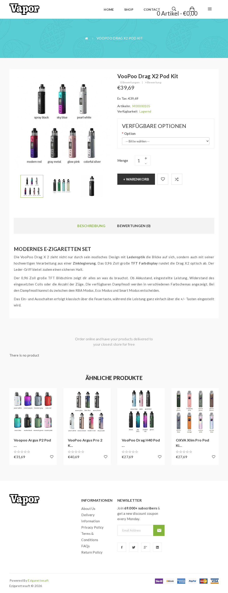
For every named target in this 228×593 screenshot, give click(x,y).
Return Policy (91, 552)
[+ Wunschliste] (162, 179)
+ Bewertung (153, 82)
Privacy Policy (92, 527)
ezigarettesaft (38, 580)
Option (130, 133)
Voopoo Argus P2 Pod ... (32, 442)
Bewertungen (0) (134, 226)
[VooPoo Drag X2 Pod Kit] (31, 186)
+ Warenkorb (136, 179)
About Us (88, 509)
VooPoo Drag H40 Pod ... (141, 442)
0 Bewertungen (130, 82)
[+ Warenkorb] (14, 393)
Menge (122, 160)
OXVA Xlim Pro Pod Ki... (192, 442)
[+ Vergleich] (176, 179)
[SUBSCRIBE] (159, 530)
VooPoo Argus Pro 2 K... (85, 442)
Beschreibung (91, 226)
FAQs (85, 546)
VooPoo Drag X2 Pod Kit (120, 38)
